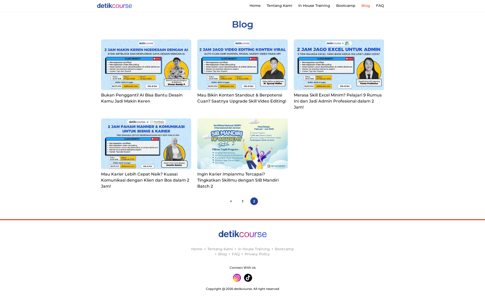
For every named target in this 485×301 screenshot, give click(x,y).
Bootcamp (345, 5)
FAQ (380, 5)
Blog (365, 5)
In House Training (314, 5)
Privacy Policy (257, 254)
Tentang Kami (279, 5)
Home (255, 5)
